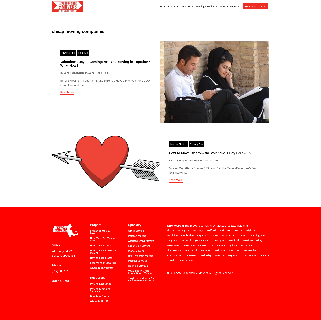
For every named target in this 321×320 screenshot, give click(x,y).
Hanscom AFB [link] (185, 260)
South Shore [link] (174, 255)
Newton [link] (202, 245)
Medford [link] (234, 240)
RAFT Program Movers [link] (140, 256)
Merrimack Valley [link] (252, 240)
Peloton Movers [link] (137, 236)
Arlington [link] (183, 230)
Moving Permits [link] (205, 6)
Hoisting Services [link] (138, 266)
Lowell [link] (170, 260)
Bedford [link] (211, 230)
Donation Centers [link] (100, 296)
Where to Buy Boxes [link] (101, 268)
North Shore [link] (218, 245)
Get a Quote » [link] (61, 281)
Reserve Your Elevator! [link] (103, 263)
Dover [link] (215, 235)
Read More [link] (67, 92)
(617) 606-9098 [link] (61, 271)
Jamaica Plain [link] (202, 240)
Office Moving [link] (136, 231)
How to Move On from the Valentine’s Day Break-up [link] (210, 153)
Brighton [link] (251, 230)
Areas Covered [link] (228, 6)
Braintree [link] (224, 230)
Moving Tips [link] (68, 52)
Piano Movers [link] (136, 251)
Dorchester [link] (228, 235)
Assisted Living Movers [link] (141, 241)
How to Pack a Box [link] (101, 245)
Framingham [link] (257, 235)
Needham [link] (189, 245)
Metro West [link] (173, 245)
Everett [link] (243, 235)
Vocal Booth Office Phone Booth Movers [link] (140, 272)
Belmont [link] (206, 250)
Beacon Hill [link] (191, 250)
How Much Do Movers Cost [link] (102, 239)
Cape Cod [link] (202, 235)
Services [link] (185, 6)
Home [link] (161, 6)
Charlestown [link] (174, 250)
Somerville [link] (250, 250)
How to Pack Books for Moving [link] (103, 251)
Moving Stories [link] (178, 144)
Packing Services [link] (137, 261)
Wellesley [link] (206, 255)
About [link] (171, 6)
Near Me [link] (83, 52)
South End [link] (234, 250)
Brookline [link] (172, 235)
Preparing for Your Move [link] (100, 232)
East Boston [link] (250, 255)
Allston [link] (171, 230)
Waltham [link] (220, 250)
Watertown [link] (190, 255)
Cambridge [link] (187, 235)
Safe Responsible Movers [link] (79, 72)
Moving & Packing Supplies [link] (100, 290)
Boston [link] (238, 230)
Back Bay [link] (198, 230)
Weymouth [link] (234, 255)
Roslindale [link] (246, 245)
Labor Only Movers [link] (139, 246)
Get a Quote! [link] (255, 6)
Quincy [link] (233, 245)
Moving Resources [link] (100, 284)
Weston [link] (219, 255)
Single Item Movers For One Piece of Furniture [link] (141, 279)
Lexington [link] (219, 240)
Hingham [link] (172, 240)
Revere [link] (265, 255)
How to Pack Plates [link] (101, 258)
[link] (67, 6)
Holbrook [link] (186, 240)
